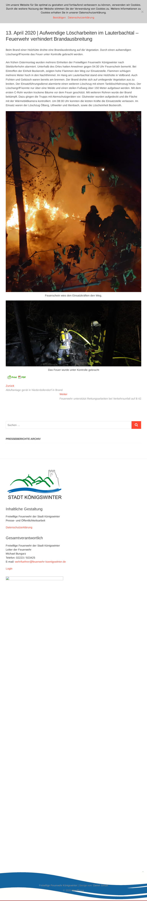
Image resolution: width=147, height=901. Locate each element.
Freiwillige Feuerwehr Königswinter (58, 885)
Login (9, 568)
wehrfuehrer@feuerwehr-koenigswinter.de (40, 561)
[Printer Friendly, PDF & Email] (16, 376)
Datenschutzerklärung (19, 527)
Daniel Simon (100, 885)
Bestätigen (59, 17)
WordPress (78, 890)
